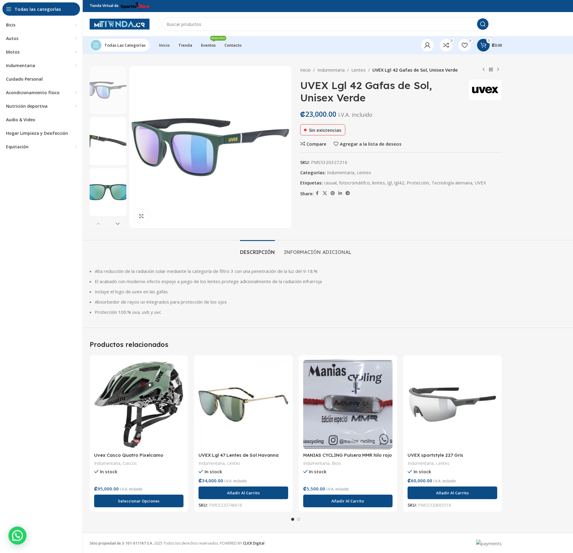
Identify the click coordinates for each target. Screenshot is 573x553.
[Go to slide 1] (292, 519)
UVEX (480, 183)
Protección (418, 183)
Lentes (358, 70)
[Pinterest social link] (333, 193)
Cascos (130, 463)
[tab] (257, 249)
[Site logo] (120, 23)
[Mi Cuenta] (427, 45)
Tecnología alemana (451, 183)
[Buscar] (482, 24)
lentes (378, 183)
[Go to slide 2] (298, 519)
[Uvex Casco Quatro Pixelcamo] (139, 405)
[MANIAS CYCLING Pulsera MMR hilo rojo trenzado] (348, 405)
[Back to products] (490, 69)
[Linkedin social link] (340, 193)
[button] (98, 223)
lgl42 (399, 183)
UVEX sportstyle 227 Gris (435, 455)
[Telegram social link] (348, 193)
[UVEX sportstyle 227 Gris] (452, 405)
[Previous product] (483, 69)
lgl (389, 183)
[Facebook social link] (317, 193)
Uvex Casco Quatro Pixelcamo (128, 455)
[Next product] (498, 69)
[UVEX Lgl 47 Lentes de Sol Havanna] (243, 405)
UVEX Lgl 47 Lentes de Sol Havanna (239, 455)
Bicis (336, 463)
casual (330, 183)
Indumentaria (331, 70)
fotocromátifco (354, 183)
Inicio (305, 70)
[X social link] (325, 193)
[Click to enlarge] (141, 216)
